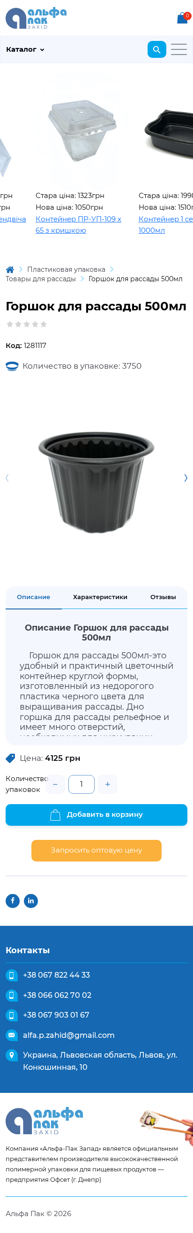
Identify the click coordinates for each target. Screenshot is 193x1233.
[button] (186, 478)
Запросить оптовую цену (96, 850)
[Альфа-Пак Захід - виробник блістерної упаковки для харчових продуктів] (36, 17)
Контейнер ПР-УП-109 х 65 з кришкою (71, 224)
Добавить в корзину (104, 814)
